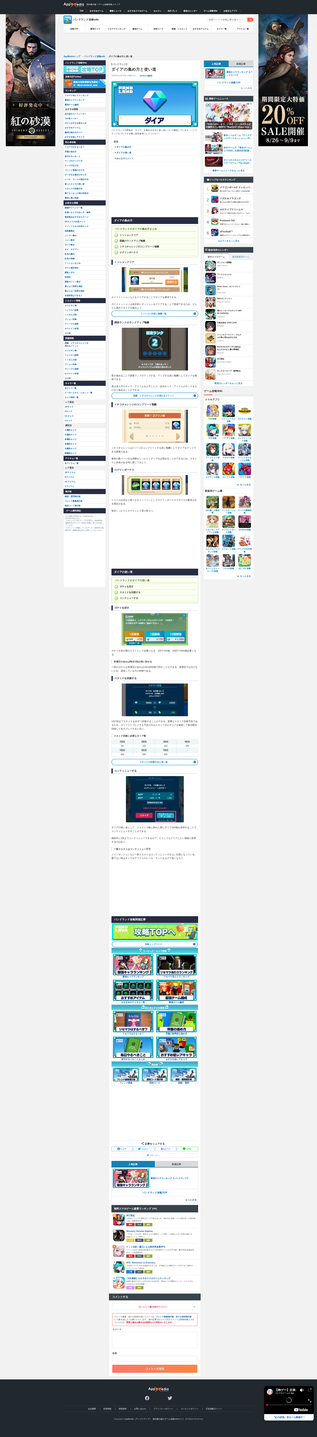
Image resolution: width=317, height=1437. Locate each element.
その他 (68, 333)
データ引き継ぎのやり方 (76, 175)
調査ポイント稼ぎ (73, 282)
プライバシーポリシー (163, 1409)
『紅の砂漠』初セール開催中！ (289, 1417)
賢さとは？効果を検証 (75, 291)
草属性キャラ (71, 439)
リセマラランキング (116, 29)
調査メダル (70, 272)
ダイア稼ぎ (70, 245)
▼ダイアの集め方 (122, 147)
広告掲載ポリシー (214, 1409)
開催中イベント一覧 (74, 208)
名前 (114, 1353)
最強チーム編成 (72, 104)
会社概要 (92, 1409)
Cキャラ (68, 420)
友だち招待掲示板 (184, 1317)
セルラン (157, 11)
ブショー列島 (71, 319)
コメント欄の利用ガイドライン (155, 1307)
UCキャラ (69, 416)
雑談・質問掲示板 (73, 496)
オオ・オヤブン (72, 249)
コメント (117, 1329)
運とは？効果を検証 (74, 286)
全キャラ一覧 (71, 388)
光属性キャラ (71, 448)
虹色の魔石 (70, 254)
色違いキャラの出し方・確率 (77, 212)
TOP (82, 11)
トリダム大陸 (71, 315)
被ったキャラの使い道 (75, 184)
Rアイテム (69, 477)
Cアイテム (69, 486)
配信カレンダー (190, 11)
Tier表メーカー (71, 118)
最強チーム (137, 29)
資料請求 (123, 1409)
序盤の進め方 (71, 151)
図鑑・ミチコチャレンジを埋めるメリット (153, 395)
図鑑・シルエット (180, 29)
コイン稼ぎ (70, 240)
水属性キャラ (71, 435)
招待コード (158, 29)
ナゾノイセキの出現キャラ (76, 226)
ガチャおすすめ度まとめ (76, 123)
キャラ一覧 (222, 29)
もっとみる (191, 1199)
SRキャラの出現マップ (75, 221)
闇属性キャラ (71, 453)
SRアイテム (70, 472)
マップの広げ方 (72, 165)
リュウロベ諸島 (72, 310)
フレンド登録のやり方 (75, 170)
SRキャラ (69, 407)
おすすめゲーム (97, 11)
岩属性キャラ (71, 444)
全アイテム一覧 (72, 463)
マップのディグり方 (74, 161)
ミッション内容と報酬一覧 (153, 313)
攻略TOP (74, 29)
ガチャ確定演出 (72, 268)
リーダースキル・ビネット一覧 (78, 393)
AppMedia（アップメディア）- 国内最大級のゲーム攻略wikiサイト (154, 1419)
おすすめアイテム (201, 29)
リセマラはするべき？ (75, 147)
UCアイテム (70, 482)
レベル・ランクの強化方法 (76, 179)
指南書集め (70, 231)
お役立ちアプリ (230, 11)
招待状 (68, 277)
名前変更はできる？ (74, 295)
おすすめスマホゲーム (137, 11)
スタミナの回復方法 (74, 188)
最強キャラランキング (75, 100)
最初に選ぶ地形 (72, 198)
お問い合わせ (140, 1409)
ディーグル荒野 (72, 324)
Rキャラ (68, 411)
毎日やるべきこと (73, 156)
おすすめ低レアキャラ (75, 137)
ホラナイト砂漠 (72, 328)
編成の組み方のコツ (74, 132)
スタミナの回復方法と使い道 (154, 762)
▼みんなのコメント (124, 158)
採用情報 (107, 1409)
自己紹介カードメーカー (76, 114)
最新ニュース (116, 11)
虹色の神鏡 (70, 258)
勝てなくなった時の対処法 (76, 193)
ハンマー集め (71, 235)
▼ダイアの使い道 (122, 152)
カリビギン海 (71, 305)
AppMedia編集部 (146, 76)
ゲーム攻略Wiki (210, 11)
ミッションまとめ (73, 263)
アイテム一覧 (243, 29)
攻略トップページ (153, 944)
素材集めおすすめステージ (76, 217)
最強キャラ (95, 29)
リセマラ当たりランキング (76, 95)
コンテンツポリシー (189, 1409)
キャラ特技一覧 (72, 397)
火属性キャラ (71, 430)
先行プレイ (172, 11)
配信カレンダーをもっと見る (229, 383)
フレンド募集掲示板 (165, 1317)
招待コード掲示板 (73, 505)
